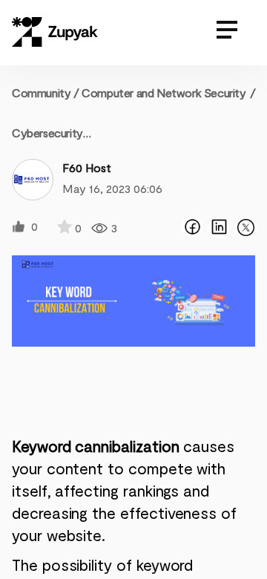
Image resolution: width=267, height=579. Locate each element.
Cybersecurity (47, 132)
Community (45, 92)
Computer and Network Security (163, 92)
